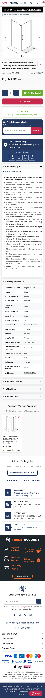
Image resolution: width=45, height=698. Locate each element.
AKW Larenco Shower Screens (16, 15)
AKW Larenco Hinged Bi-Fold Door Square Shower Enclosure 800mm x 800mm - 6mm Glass (10, 440)
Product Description (12, 166)
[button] (36, 3)
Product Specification (13, 281)
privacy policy (20, 607)
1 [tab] (21, 56)
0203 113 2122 (24, 628)
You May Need (21, 101)
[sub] (5, 93)
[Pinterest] (25, 615)
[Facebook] (14, 615)
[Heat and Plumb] (12, 2)
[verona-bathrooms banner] (22, 10)
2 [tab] (23, 56)
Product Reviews (11, 396)
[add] (16, 93)
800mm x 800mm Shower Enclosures (22, 480)
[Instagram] (30, 615)
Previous (5, 37)
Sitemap (22, 694)
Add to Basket (34, 93)
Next (39, 37)
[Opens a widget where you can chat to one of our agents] (35, 694)
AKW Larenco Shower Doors (23, 472)
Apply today (22, 576)
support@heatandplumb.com (24, 622)
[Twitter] (20, 615)
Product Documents (12, 381)
